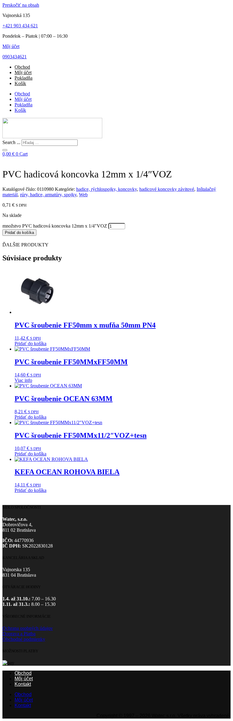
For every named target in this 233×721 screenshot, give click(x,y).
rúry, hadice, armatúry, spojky (48, 194)
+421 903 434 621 (20, 25)
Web (83, 194)
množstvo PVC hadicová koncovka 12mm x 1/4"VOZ (54, 225)
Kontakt (23, 684)
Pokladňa (23, 78)
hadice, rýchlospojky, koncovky (106, 189)
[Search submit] (4, 150)
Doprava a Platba (18, 633)
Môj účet (10, 46)
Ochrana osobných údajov (27, 628)
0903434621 (14, 56)
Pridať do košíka (19, 232)
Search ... (11, 142)
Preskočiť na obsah (20, 5)
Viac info (23, 380)
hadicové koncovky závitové (166, 189)
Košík (20, 83)
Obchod (22, 67)
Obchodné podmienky (23, 639)
